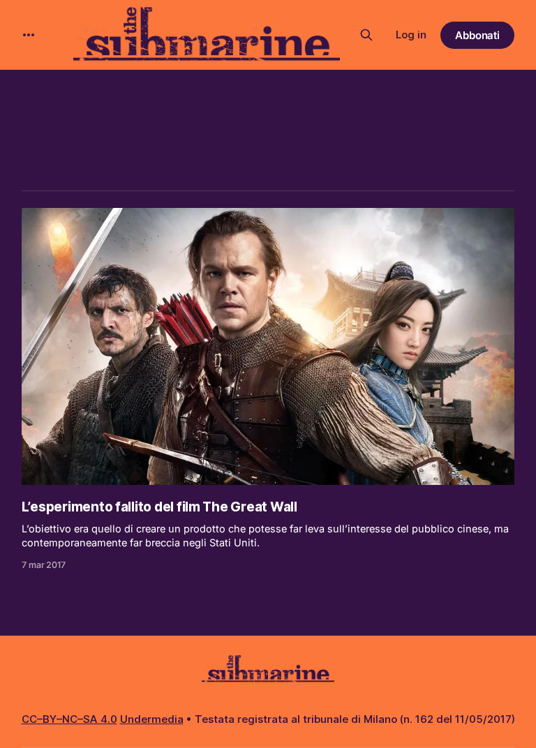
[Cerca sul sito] (366, 35)
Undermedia (152, 719)
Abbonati (477, 35)
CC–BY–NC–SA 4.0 (69, 719)
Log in (411, 34)
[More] (28, 35)
